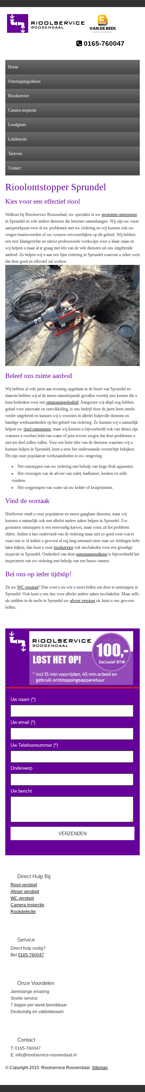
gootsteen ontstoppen (119, 214)
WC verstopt (27, 587)
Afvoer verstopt (25, 891)
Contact (14, 168)
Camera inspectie (22, 110)
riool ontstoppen (37, 429)
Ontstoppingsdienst (24, 81)
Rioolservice (18, 95)
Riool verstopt (24, 884)
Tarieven (15, 153)
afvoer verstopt (82, 600)
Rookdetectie (23, 911)
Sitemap (100, 1067)
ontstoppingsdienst (91, 554)
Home (13, 66)
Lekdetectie (17, 139)
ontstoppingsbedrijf (62, 402)
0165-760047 (103, 43)
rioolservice (63, 547)
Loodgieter (17, 124)
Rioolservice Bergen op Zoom (49, 23)
